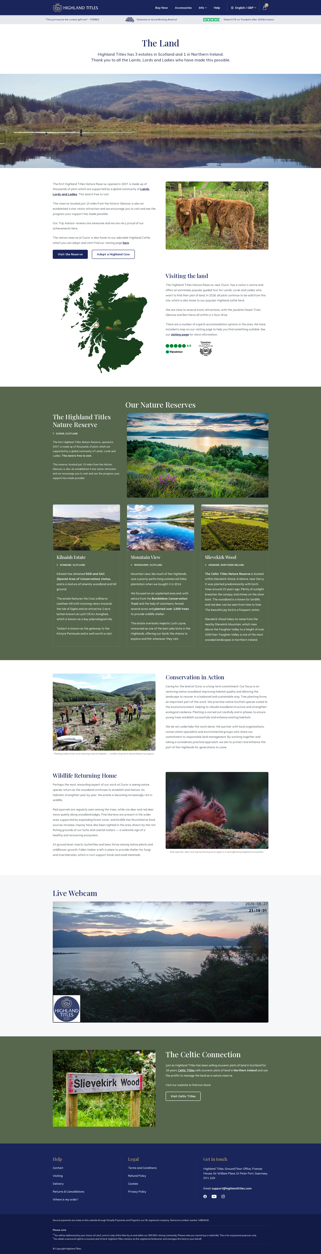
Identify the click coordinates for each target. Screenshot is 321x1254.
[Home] (75, 7)
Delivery (58, 1183)
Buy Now (161, 7)
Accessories (183, 7)
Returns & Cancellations (68, 1191)
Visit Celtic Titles (183, 1096)
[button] (243, 7)
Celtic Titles (186, 1070)
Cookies (133, 1183)
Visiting (58, 1175)
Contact (58, 1168)
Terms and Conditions (142, 1168)
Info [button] (201, 7)
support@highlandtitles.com (232, 1188)
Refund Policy (137, 1175)
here (126, 243)
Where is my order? (65, 1199)
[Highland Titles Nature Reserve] (96, 325)
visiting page (180, 334)
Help (217, 7)
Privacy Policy (137, 1191)
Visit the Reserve (70, 254)
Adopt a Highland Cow (113, 254)
